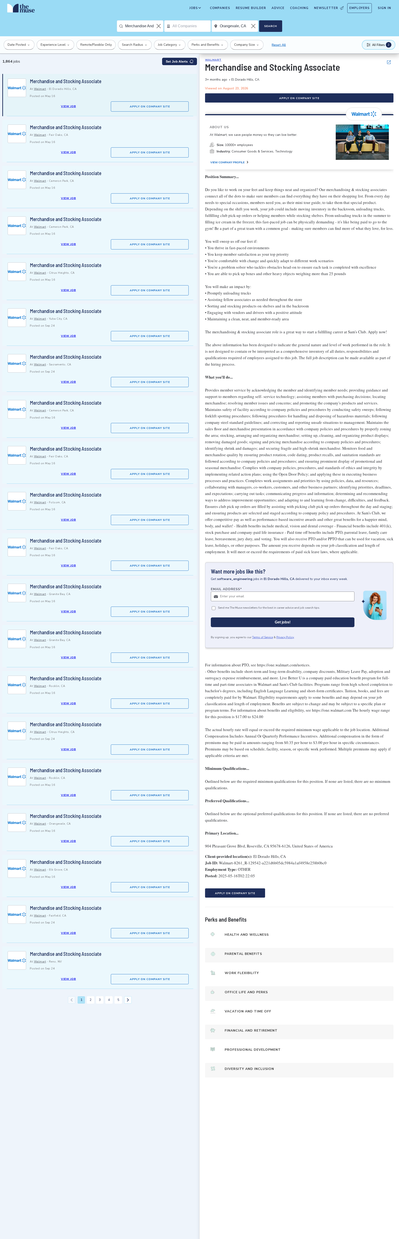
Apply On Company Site (150, 106)
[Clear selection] (159, 26)
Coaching (299, 8)
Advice (278, 8)
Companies (220, 8)
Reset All (279, 45)
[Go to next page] (128, 1000)
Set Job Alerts (177, 61)
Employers (359, 8)
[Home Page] (21, 9)
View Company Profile (227, 162)
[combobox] (144, 26)
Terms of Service (262, 637)
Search (270, 26)
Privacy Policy (285, 637)
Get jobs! (282, 622)
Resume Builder (251, 8)
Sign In (384, 8)
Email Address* (226, 589)
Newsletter (326, 8)
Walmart (40, 89)
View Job (68, 106)
